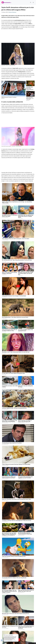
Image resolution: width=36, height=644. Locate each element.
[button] (30, 2)
